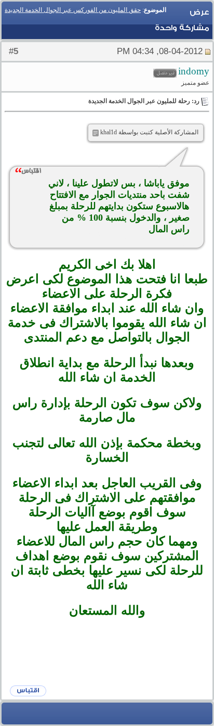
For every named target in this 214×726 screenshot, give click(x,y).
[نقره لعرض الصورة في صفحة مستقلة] (95, 133)
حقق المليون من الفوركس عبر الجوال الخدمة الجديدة (73, 10)
